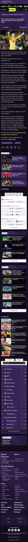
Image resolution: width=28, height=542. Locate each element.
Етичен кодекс (6, 507)
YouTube (3, 134)
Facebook (19, 132)
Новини (3, 454)
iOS (15, 139)
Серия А (17, 470)
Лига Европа (5, 474)
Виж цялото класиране (13, 431)
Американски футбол (7, 499)
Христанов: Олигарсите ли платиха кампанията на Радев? (18, 353)
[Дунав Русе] (23, 6)
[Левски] (3, 6)
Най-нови (4, 233)
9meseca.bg (19, 518)
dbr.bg (12, 324)
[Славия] (17, 6)
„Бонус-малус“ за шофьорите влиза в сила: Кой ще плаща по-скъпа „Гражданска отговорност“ (19, 334)
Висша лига (5, 468)
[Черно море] (19, 6)
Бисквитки (17, 509)
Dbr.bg (20, 521)
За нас (3, 512)
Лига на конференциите (20, 474)
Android (10, 139)
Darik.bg (8, 518)
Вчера (7, 194)
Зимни (3, 493)
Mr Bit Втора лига (10, 218)
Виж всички (13, 227)
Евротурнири (5, 462)
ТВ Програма (18, 505)
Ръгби (16, 499)
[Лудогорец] (1, 6)
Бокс (3, 491)
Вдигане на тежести (19, 489)
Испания (21, 14)
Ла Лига (8, 199)
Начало (6, 14)
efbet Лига (4, 459)
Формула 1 (17, 487)
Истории (4, 502)
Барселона (17, 142)
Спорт (3, 483)
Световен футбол (13, 14)
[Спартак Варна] (15, 6)
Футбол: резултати (7, 443)
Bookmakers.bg (6, 441)
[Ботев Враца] (21, 6)
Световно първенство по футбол (8, 476)
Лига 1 (3, 472)
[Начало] (3, 14)
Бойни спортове (6, 495)
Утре (20, 194)
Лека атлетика (5, 489)
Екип (2, 505)
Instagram (14, 134)
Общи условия (19, 507)
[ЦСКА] (5, 6)
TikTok (8, 134)
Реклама (17, 512)
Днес (14, 194)
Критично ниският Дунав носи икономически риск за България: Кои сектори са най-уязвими (19, 346)
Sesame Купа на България (8, 460)
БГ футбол (5, 457)
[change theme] (26, 9)
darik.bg (13, 330)
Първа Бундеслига (6, 470)
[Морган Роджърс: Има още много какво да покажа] (14, 246)
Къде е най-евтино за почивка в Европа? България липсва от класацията (18, 321)
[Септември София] (13, 6)
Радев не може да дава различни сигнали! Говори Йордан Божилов (19, 327)
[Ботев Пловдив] (11, 6)
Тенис (3, 487)
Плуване (17, 495)
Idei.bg (8, 521)
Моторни (17, 493)
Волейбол (4, 485)
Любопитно (18, 502)
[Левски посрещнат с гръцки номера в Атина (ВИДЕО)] (14, 254)
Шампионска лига (11, 206)
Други (16, 479)
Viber (24, 132)
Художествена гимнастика (21, 491)
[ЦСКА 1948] (7, 6)
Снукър (4, 497)
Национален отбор (19, 460)
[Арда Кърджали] (9, 6)
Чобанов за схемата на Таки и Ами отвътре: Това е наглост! (18, 340)
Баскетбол (17, 485)
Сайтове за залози (6, 440)
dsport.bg (6, 27)
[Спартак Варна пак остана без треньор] (14, 280)
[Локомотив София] (27, 6)
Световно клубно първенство (6, 479)
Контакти (4, 509)
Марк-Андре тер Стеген (7, 142)
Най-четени (5, 267)
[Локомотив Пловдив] (25, 6)
